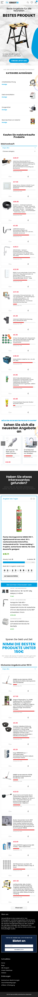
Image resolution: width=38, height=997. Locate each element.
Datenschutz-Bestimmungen (10, 980)
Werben (3, 973)
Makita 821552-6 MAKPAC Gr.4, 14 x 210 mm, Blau (24, 359)
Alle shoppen (5, 968)
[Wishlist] (32, 2)
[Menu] (2, 2)
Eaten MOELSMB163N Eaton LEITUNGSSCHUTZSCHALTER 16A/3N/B (19, 623)
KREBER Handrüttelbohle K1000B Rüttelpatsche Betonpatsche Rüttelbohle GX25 (22, 776)
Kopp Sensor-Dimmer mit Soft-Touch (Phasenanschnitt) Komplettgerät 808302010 (23, 186)
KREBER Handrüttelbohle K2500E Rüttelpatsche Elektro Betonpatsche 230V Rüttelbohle (24, 681)
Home (3, 963)
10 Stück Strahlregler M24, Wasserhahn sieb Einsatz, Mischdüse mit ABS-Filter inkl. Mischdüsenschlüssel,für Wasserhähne (24, 340)
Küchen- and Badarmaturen (18, 600)
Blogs (3, 965)
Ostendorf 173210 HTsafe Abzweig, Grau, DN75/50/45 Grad (22, 319)
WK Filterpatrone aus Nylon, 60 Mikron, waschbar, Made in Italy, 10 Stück (23, 865)
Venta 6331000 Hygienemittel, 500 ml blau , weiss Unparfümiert (23, 846)
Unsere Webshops (6, 970)
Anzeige (4, 84)
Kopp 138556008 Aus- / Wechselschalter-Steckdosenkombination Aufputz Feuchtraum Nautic (23, 755)
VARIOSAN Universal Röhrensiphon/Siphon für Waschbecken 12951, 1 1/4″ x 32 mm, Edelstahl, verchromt (23, 231)
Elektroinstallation (15, 618)
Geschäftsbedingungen (8, 983)
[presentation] (3, 443)
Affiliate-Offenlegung (8, 985)
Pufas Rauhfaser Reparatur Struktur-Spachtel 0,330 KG (23, 402)
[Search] (28, 2)
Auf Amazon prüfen (11, 576)
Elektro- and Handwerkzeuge (18, 588)
